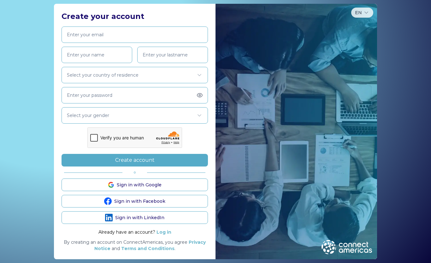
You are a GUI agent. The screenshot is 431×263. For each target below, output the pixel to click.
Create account (135, 160)
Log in (163, 232)
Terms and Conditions (147, 248)
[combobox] (362, 12)
